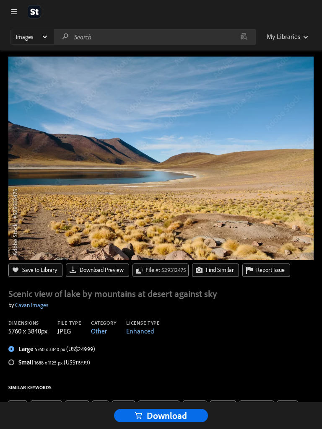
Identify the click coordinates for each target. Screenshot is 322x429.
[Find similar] (244, 37)
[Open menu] (14, 11)
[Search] (65, 36)
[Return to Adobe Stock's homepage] (34, 11)
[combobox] (155, 37)
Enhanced (140, 331)
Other (99, 331)
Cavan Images (31, 305)
